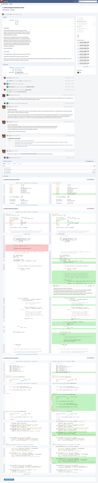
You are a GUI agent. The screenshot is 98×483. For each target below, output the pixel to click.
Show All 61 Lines (27, 446)
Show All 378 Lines (26, 205)
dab (80, 72)
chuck (17, 21)
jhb (17, 24)
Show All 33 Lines (27, 234)
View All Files (85, 66)
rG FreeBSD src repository (20, 67)
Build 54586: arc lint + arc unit (22, 73)
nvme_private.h (8, 169)
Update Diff (81, 19)
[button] (75, 1)
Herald (10, 80)
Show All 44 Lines (27, 421)
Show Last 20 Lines (34, 205)
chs (17, 20)
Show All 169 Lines (27, 183)
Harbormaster (12, 86)
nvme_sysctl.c (8, 172)
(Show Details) (28, 89)
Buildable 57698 (19, 72)
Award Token (81, 31)
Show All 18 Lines (27, 474)
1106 (10, 140)
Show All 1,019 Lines (27, 212)
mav (17, 23)
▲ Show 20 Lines (19, 205)
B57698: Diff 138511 (30, 86)
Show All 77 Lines (27, 383)
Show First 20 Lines (19, 183)
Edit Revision (81, 18)
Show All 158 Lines (27, 361)
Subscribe (80, 26)
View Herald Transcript (26, 80)
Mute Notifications (82, 28)
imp (10, 14)
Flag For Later (81, 30)
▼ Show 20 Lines (34, 183)
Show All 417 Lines (26, 354)
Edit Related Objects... (83, 24)
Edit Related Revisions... (83, 23)
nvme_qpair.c (7, 171)
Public (13, 9)
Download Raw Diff (82, 21)
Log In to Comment (9, 479)
